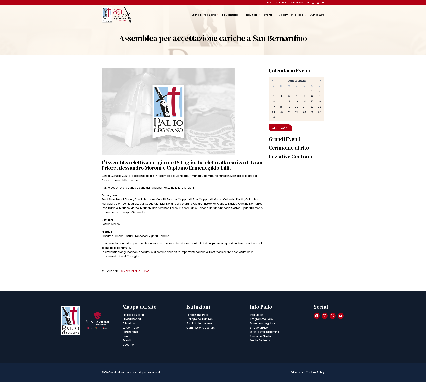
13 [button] (296, 101)
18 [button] (281, 106)
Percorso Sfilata (260, 336)
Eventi (268, 15)
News (270, 2)
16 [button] (319, 101)
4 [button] (281, 96)
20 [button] (296, 106)
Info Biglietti (257, 315)
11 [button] (281, 101)
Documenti (282, 2)
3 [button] (273, 96)
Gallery (283, 15)
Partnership (297, 2)
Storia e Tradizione (204, 15)
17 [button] (273, 106)
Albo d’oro (129, 323)
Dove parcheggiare (262, 323)
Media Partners (260, 340)
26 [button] (288, 112)
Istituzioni (251, 15)
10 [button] (273, 101)
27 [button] (296, 112)
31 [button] (273, 117)
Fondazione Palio (197, 315)
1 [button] (312, 90)
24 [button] (273, 112)
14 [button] (304, 101)
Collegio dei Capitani (199, 319)
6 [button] (296, 96)
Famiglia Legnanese (199, 323)
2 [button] (319, 90)
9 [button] (319, 96)
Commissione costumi (200, 328)
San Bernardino (130, 271)
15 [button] (312, 101)
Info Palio (297, 15)
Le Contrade (230, 15)
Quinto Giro (317, 15)
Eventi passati (280, 127)
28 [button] (304, 112)
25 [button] (281, 112)
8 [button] (312, 96)
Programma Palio (261, 319)
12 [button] (289, 101)
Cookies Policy (315, 372)
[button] (273, 80)
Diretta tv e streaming (264, 332)
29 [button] (312, 112)
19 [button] (289, 106)
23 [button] (319, 106)
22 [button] (312, 106)
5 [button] (289, 96)
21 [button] (304, 106)
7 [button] (304, 96)
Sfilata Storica (132, 319)
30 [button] (319, 112)
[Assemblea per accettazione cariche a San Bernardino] (168, 111)
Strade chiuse (259, 328)
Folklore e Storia (133, 315)
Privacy (295, 372)
